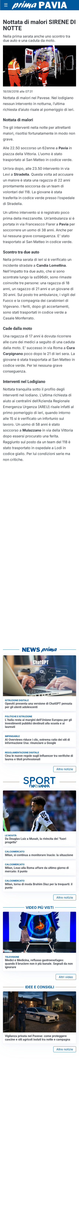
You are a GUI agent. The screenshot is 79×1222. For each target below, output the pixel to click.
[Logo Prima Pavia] (39, 5)
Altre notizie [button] (64, 769)
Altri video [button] (66, 977)
